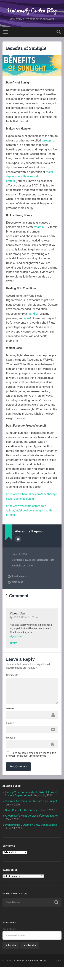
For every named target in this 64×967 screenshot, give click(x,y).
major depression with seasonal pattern (29, 176)
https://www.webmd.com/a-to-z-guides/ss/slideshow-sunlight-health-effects (29, 510)
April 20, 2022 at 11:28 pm (24, 617)
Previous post (19, 576)
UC (24, 565)
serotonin (47, 140)
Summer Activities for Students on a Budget (31, 801)
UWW (30, 565)
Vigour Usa (17, 613)
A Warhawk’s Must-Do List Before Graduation (31, 815)
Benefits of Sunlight (26, 48)
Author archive (18, 539)
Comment (12, 675)
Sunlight (17, 565)
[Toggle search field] (59, 32)
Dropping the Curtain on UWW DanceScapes (31, 824)
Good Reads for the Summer (22, 810)
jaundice (33, 313)
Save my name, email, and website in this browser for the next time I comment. (31, 754)
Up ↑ (59, 960)
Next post (17, 582)
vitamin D (40, 227)
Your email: (9, 929)
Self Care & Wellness (23, 560)
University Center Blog (32, 10)
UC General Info (45, 560)
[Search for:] (31, 902)
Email (10, 723)
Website (10, 737)
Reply (13, 643)
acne (27, 318)
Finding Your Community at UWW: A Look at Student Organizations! (31, 794)
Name (10, 708)
